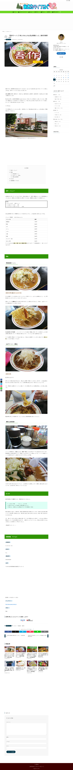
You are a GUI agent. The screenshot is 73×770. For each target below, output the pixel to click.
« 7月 (54, 85)
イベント (57, 105)
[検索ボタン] (60, 12)
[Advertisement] (36, 22)
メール (7, 741)
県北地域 (19, 625)
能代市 (23, 625)
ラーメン (15, 625)
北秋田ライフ (58, 96)
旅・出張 (57, 116)
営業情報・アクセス (15, 180)
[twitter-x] (66, 0)
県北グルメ (57, 125)
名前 (7, 737)
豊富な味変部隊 (15, 176)
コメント (8, 722)
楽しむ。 (57, 101)
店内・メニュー (14, 170)
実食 (12, 172)
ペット (57, 112)
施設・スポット (58, 108)
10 (54, 77)
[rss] (69, 0)
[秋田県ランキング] (30, 620)
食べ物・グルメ (8, 39)
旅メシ (57, 123)
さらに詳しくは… (61, 53)
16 (68, 77)
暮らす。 (57, 94)
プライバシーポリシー (39, 766)
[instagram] (68, 0)
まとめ (12, 178)
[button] (8, 632)
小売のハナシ (58, 114)
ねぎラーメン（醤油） (17, 175)
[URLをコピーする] (44, 632)
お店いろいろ (58, 103)
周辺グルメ (57, 121)
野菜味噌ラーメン (16, 173)
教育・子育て (58, 99)
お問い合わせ (32, 766)
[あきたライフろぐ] (36, 6)
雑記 (56, 110)
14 (63, 77)
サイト (7, 746)
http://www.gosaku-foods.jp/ (11, 604)
